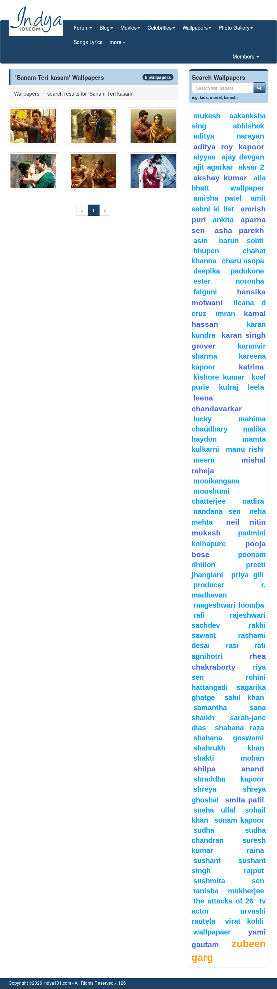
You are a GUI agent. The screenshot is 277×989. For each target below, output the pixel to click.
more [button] (116, 41)
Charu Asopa (243, 261)
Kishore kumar (219, 377)
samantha (210, 708)
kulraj (228, 387)
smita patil (244, 800)
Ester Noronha (228, 281)
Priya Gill (247, 575)
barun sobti (241, 241)
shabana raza (239, 728)
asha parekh (239, 230)
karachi (231, 97)
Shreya (204, 789)
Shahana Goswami (228, 738)
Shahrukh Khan (228, 748)
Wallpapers (26, 93)
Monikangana (216, 481)
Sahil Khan (244, 697)
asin (200, 241)
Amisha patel (217, 198)
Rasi (232, 645)
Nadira (253, 501)
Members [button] (244, 56)
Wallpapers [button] (195, 27)
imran (225, 314)
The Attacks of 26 (223, 901)
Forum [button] (81, 27)
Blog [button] (105, 27)
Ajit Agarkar (213, 167)
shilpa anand (228, 769)
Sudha (203, 830)
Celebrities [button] (160, 27)
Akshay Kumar (220, 178)
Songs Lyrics (88, 41)
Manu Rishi (245, 449)
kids (204, 97)
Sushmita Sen (228, 881)
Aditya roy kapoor (228, 147)
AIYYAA (204, 157)
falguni (205, 292)
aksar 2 (251, 167)
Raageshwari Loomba (228, 605)
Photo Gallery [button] (234, 27)
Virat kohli (244, 921)
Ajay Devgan (243, 157)
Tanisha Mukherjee (228, 891)
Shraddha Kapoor (228, 779)
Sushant (207, 861)
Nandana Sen (217, 511)
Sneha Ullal (214, 810)
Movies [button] (128, 27)
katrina (251, 367)
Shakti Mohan (228, 758)
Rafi (199, 615)
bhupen (206, 251)
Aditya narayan (228, 136)
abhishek (248, 126)
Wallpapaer (212, 932)
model (216, 97)
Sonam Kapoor (239, 820)
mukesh (206, 116)
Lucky (202, 419)
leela (256, 387)
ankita (223, 220)
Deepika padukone (228, 271)
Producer (208, 585)
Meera (204, 460)
